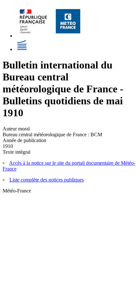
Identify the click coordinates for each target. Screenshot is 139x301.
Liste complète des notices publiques (46, 179)
